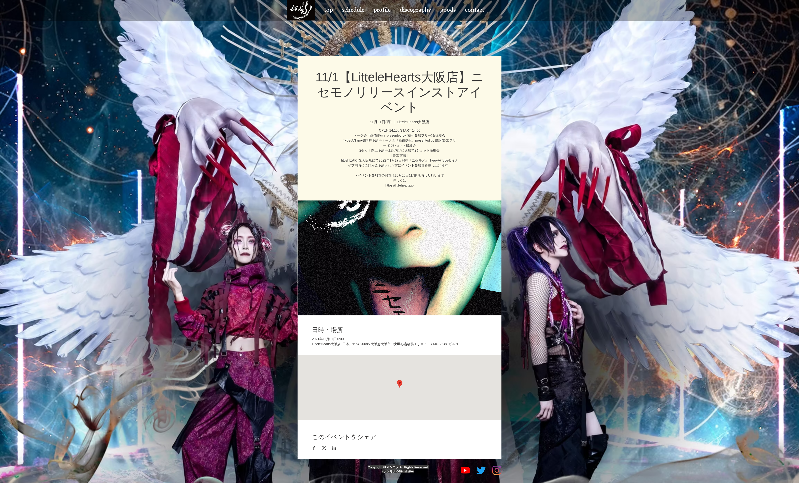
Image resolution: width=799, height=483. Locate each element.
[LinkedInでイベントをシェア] (334, 448)
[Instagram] (496, 470)
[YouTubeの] (465, 470)
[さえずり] (481, 470)
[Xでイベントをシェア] (324, 448)
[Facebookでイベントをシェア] (314, 448)
